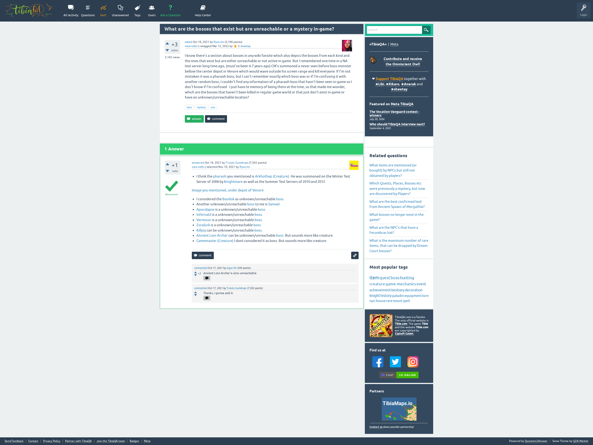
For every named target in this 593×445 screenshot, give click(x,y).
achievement (380, 290)
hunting (407, 277)
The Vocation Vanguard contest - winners (394, 113)
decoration (414, 290)
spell (406, 301)
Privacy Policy (51, 441)
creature (377, 284)
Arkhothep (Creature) (272, 176)
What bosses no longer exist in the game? (396, 217)
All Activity (70, 15)
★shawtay (399, 89)
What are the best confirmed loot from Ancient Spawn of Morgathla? (397, 204)
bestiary (397, 290)
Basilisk (228, 199)
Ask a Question (170, 15)
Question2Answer (536, 441)
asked (188, 42)
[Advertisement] (261, 342)
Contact (33, 441)
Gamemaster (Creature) (214, 241)
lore (425, 296)
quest (384, 277)
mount (398, 301)
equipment (413, 296)
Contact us (375, 427)
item (374, 277)
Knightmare (233, 182)
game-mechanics (401, 284)
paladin (398, 296)
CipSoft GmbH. (404, 333)
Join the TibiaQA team (111, 441)
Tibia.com (401, 323)
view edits (191, 46)
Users (152, 15)
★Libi (379, 84)
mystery (201, 107)
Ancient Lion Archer (212, 235)
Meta (394, 44)
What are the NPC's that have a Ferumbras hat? (393, 230)
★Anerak (408, 84)
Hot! (103, 15)
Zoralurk (203, 225)
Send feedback (14, 441)
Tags (137, 15)
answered (198, 162)
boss (189, 107)
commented (200, 268)
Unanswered (120, 15)
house (380, 301)
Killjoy (201, 230)
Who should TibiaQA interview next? (397, 124)
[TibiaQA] (29, 10)
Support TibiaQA (389, 79)
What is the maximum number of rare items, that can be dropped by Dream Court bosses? (398, 245)
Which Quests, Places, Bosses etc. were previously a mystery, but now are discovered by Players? (397, 188)
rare (213, 107)
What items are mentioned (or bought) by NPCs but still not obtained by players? (393, 170)
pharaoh (220, 176)
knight (374, 295)
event (421, 284)
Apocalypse (205, 209)
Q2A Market (580, 441)
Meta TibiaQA (402, 104)
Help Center (203, 15)
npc (372, 301)
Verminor (203, 220)
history (386, 295)
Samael (274, 204)
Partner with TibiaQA (78, 441)
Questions (88, 15)
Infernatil (203, 214)
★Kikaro (392, 84)
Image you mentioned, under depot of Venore (228, 190)
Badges (134, 441)
